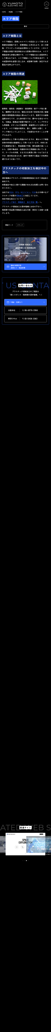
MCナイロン (25, 192)
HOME (4, 12)
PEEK (11, 192)
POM (34, 192)
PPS (17, 192)
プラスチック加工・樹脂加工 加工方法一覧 (20, 202)
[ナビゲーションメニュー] (46, 5)
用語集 (11, 12)
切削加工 (19, 195)
